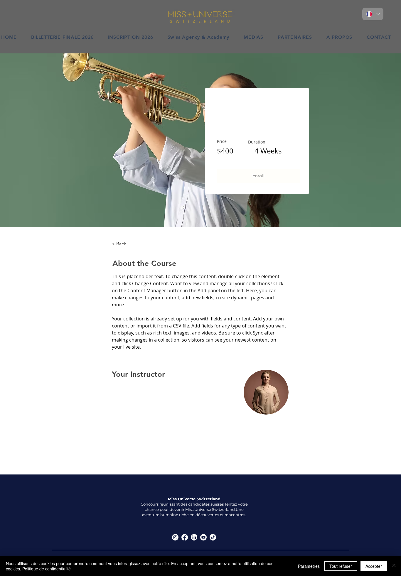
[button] (258, 176)
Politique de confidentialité (46, 569)
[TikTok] (213, 537)
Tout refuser (340, 566)
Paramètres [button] (309, 566)
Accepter (373, 566)
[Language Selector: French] (372, 14)
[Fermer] (393, 566)
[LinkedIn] (194, 537)
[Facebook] (184, 537)
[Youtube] (203, 537)
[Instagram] (175, 537)
